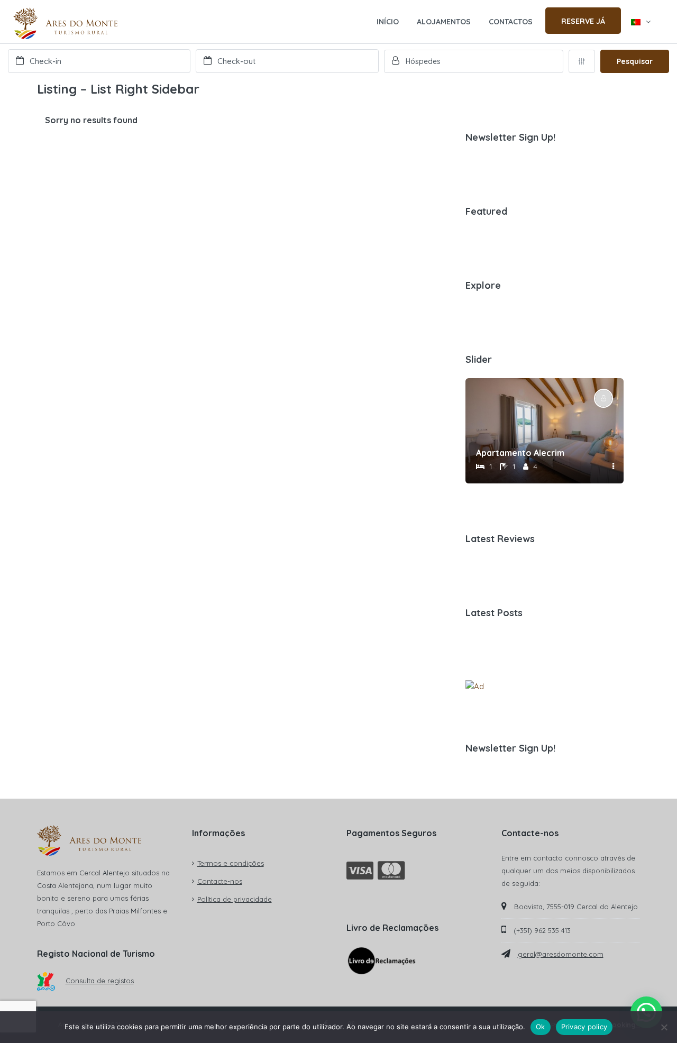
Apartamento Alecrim (520, 452)
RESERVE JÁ (583, 21)
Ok (540, 1026)
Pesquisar (635, 61)
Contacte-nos (219, 881)
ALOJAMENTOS (444, 21)
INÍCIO (388, 21)
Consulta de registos (100, 980)
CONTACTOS (511, 21)
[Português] (640, 22)
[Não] (663, 1027)
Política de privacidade (234, 899)
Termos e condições (230, 863)
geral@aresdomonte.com (560, 954)
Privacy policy (584, 1026)
